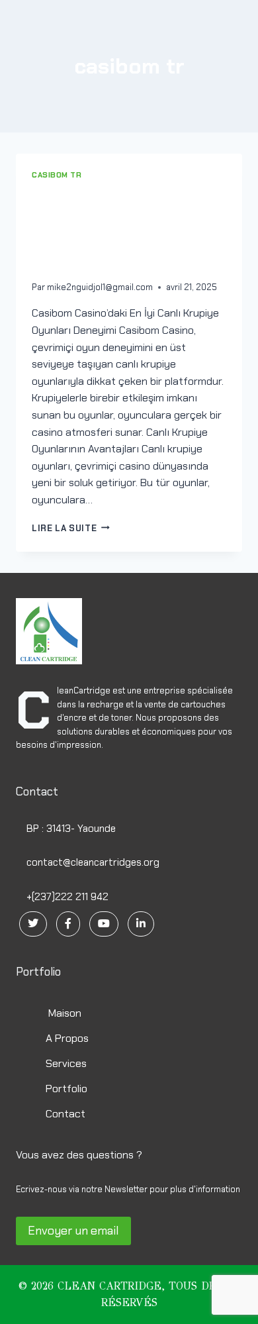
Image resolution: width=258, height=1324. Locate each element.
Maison (63, 1013)
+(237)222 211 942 (66, 896)
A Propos (67, 1038)
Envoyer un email (73, 1231)
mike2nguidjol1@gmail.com (100, 287)
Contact (65, 1114)
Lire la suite (68, 528)
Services (66, 1063)
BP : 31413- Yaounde (70, 828)
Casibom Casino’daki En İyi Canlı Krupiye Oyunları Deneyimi (124, 230)
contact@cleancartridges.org (91, 862)
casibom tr (57, 174)
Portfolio (66, 1088)
